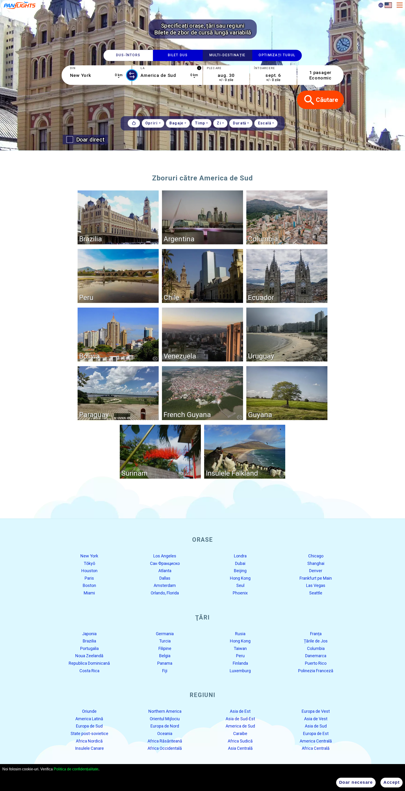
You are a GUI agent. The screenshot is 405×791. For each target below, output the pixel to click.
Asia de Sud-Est (240, 718)
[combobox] (96, 75)
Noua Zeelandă (89, 655)
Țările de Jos (316, 640)
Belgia (164, 655)
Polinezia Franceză (315, 670)
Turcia (165, 640)
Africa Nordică (89, 740)
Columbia (316, 648)
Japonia (89, 633)
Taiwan (240, 648)
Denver (315, 570)
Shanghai (315, 563)
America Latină (89, 718)
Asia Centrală (240, 748)
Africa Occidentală (165, 748)
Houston (89, 570)
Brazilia (89, 640)
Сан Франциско (165, 563)
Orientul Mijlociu (165, 718)
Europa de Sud (89, 726)
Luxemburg (240, 670)
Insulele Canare (89, 748)
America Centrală (316, 740)
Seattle (315, 592)
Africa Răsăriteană (165, 740)
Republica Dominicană (89, 663)
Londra (240, 555)
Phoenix (240, 592)
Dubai (240, 563)
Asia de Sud (316, 726)
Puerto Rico (315, 663)
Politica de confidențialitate (76, 769)
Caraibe (240, 733)
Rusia (240, 633)
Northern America (164, 711)
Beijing (240, 570)
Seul (240, 585)
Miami (89, 592)
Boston (89, 585)
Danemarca (315, 655)
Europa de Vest (316, 711)
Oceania (164, 733)
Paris (89, 578)
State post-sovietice (89, 733)
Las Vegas (315, 585)
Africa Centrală (316, 748)
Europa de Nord (164, 726)
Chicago (315, 555)
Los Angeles (164, 555)
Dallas (164, 578)
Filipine (164, 648)
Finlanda (240, 663)
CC (155, 358)
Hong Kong (240, 578)
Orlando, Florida (165, 592)
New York (89, 555)
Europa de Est (316, 733)
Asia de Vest (315, 718)
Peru (240, 655)
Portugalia (89, 648)
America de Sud (240, 726)
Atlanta (164, 570)
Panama (164, 663)
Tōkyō (89, 563)
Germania (165, 633)
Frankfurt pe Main (316, 578)
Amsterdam (165, 585)
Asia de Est (240, 711)
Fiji (164, 670)
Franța (316, 633)
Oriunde (89, 711)
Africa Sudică (240, 740)
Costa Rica (89, 670)
